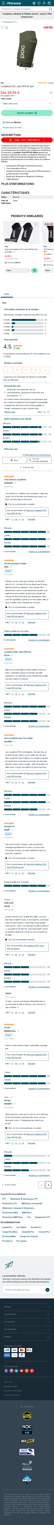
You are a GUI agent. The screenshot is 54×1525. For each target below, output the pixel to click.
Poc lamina (21, 1241)
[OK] (47, 1290)
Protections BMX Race (12, 1217)
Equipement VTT (42, 1217)
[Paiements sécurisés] (18, 1352)
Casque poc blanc (9, 1232)
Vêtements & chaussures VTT (24, 1199)
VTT (4, 1199)
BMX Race (27, 1212)
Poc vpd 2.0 (7, 1241)
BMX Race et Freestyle (32, 1203)
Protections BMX (10, 1212)
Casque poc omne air (29, 1236)
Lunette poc (7, 1227)
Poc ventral (21, 1227)
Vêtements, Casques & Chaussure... (18, 1208)
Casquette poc (28, 1232)
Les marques (9, 1322)
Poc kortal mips (9, 1236)
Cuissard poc (44, 1232)
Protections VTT (9, 22)
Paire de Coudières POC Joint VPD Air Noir (21, 249)
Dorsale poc (36, 1227)
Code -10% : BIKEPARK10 (27, 140)
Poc (2, 83)
